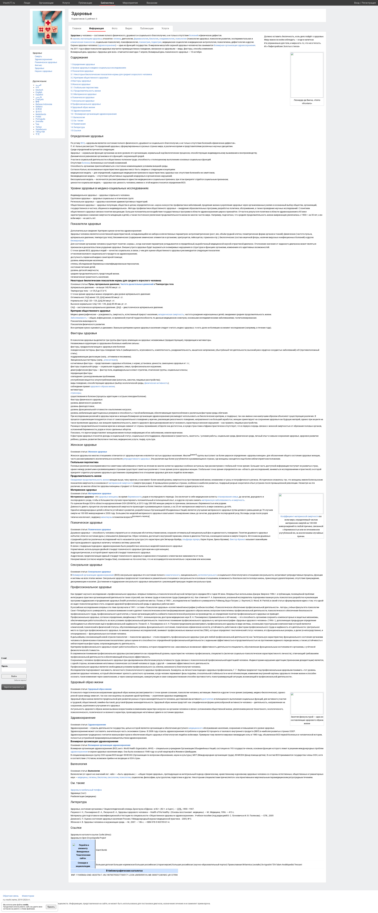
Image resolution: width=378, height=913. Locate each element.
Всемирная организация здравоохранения (234, 45)
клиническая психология (83, 42)
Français (40, 99)
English (39, 92)
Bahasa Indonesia (44, 104)
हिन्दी (37, 102)
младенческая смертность (171, 314)
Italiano (39, 106)
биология (153, 38)
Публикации (85, 2)
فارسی (39, 97)
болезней (193, 35)
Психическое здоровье (46, 62)
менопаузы (106, 517)
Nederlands (41, 114)
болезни (86, 163)
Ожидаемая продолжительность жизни (90, 480)
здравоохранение (106, 45)
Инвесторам (28, 896)
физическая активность (156, 383)
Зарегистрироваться (14, 687)
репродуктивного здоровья (136, 459)
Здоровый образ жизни (99, 689)
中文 (38, 134)
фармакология (141, 38)
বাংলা (37, 87)
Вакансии (152, 2)
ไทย (37, 124)
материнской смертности (121, 483)
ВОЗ (83, 143)
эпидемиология (167, 38)
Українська (41, 129)
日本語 (39, 109)
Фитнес (38, 65)
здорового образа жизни (102, 386)
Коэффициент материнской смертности (300, 516)
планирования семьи (228, 497)
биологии (102, 777)
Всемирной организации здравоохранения (93, 575)
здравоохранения (79, 751)
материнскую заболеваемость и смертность (223, 500)
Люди (27, 2)
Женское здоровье (97, 452)
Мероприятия (130, 2)
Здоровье (39, 68)
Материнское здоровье (99, 493)
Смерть (38, 56)
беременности (135, 497)
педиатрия (156, 42)
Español (39, 94)
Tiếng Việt (40, 131)
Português (40, 119)
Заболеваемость (79, 318)
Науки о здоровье (43, 71)
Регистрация (369, 2)
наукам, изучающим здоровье (87, 38)
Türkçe (39, 127)
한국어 (39, 111)
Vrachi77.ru (9, 2)
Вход (357, 2)
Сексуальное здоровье (99, 572)
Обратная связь (11, 896)
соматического (172, 575)
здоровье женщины (108, 497)
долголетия (207, 699)
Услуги (66, 2)
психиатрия (144, 42)
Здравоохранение (43, 59)
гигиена (117, 38)
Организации (46, 2)
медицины (83, 777)
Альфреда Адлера (191, 539)
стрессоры (76, 393)
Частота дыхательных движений (136, 284)
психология (181, 38)
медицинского (196, 728)
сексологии (113, 777)
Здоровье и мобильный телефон (86, 790)
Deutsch (39, 90)
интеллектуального (207, 575)
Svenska (39, 121)
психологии (125, 777)
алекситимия (110, 360)
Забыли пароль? (20, 680)
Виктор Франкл (237, 539)
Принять (51, 907)
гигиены (93, 777)
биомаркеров (77, 240)
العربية (38, 85)
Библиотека (107, 2)
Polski (38, 116)
